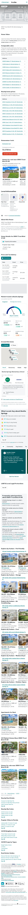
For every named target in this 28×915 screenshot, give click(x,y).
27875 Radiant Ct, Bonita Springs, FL (11, 84)
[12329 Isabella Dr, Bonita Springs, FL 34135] (11, 172)
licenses (15, 871)
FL (5, 793)
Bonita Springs (6, 503)
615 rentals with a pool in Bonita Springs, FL (14, 632)
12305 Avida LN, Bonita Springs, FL (11, 64)
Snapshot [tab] (5, 301)
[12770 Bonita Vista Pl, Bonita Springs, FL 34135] (9, 559)
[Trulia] (2, 883)
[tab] (6, 258)
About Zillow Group (11, 888)
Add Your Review (14, 476)
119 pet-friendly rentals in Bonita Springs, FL (14, 551)
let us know (16, 900)
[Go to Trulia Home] (14, 2)
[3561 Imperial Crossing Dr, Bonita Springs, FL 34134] (9, 615)
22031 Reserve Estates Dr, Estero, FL (11, 73)
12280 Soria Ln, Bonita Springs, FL (11, 67)
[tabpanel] (14, 166)
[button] (27, 2)
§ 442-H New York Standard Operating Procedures (10, 874)
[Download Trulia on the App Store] (9, 883)
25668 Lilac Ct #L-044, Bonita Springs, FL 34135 (14, 116)
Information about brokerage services (10, 876)
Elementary (12, 367)
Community (10, 446)
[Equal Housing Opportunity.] (17, 904)
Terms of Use (19, 890)
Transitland (19, 864)
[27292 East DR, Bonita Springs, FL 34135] (9, 747)
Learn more (5, 405)
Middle (19, 367)
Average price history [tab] (15, 301)
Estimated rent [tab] (6, 144)
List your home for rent (10, 153)
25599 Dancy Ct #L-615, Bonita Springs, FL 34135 (15, 105)
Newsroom (7, 890)
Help (10, 891)
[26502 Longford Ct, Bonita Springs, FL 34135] (9, 587)
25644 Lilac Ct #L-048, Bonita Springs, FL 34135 (15, 110)
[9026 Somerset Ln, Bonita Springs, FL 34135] (9, 694)
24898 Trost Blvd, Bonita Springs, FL (11, 81)
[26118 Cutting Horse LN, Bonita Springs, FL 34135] (9, 775)
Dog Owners (19, 446)
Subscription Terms (4, 891)
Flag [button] (22, 470)
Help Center (4, 905)
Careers (2, 890)
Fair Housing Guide (19, 888)
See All (4, 440)
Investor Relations (13, 890)
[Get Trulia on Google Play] (20, 883)
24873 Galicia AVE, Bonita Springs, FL (12, 70)
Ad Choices (20, 891)
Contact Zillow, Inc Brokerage (7, 880)
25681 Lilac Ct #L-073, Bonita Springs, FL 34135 (14, 122)
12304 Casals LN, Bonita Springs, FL (11, 87)
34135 (21, 226)
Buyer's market (14, 315)
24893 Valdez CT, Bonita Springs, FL (11, 61)
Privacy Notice (14, 891)
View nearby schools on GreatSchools (13, 399)
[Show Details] (25, 61)
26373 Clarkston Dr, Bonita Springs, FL (12, 78)
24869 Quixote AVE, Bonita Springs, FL (12, 76)
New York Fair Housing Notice (6, 875)
